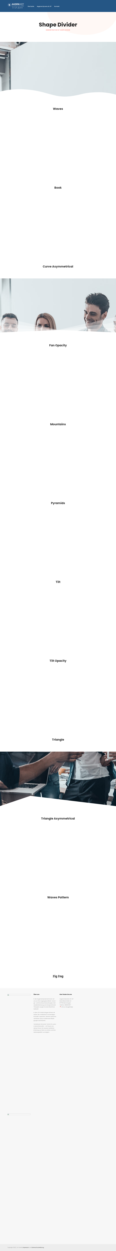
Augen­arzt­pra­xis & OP (44, 6)
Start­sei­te (31, 6)
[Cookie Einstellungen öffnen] (3, 1249)
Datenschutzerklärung (38, 1247)
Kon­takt (56, 6)
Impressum (26, 1247)
